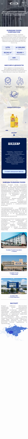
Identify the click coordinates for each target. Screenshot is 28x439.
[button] (7, 130)
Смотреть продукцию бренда (14, 171)
